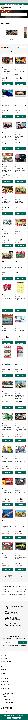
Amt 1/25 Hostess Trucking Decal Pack (20, 361)
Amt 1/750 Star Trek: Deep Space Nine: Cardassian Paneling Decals (20, 297)
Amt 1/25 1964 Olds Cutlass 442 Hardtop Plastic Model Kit (7, 492)
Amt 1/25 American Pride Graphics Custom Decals (19, 329)
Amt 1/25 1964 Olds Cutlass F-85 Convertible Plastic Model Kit (20, 103)
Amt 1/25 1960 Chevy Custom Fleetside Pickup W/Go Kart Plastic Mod (20, 459)
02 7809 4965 (6, 699)
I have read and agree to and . (14, 645)
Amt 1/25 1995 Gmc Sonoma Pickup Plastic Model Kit (7, 102)
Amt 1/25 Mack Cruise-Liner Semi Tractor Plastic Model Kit (7, 459)
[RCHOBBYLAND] (6, 7)
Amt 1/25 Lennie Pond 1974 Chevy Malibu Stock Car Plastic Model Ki (7, 200)
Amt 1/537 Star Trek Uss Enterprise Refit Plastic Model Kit (6, 524)
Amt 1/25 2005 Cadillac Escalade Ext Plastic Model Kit (20, 168)
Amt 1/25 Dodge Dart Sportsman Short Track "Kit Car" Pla (7, 233)
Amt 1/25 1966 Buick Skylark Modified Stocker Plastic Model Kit (20, 200)
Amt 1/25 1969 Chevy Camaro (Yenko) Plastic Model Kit (20, 555)
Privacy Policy (23, 645)
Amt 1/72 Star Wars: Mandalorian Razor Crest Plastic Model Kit (6, 168)
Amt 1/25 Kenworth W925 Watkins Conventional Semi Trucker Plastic (20, 395)
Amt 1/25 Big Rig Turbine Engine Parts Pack (19, 264)
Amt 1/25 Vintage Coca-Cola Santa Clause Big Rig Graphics (7, 362)
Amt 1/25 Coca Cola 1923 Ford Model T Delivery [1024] (7, 70)
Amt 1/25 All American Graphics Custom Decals (6, 329)
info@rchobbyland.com (9, 702)
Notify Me (7, 408)
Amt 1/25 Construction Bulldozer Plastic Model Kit (20, 523)
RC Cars (12, 39)
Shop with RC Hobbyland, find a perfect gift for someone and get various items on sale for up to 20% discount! (14, 2)
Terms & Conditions (15, 645)
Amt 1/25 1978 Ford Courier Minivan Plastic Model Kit (7, 135)
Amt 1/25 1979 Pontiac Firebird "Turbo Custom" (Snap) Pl (19, 136)
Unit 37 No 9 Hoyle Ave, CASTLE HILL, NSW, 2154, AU (8, 694)
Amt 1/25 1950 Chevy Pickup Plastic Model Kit (20, 491)
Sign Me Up (22, 642)
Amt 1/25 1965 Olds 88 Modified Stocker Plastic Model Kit (6, 265)
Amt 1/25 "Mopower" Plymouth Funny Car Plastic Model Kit (20, 232)
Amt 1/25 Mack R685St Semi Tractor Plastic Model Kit (7, 426)
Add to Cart (7, 84)
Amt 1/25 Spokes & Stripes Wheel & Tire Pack (7, 296)
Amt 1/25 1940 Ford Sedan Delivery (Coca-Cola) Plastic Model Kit (20, 71)
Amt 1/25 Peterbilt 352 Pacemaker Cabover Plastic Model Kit (7, 556)
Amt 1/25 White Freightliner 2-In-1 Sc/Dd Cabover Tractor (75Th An (20, 427)
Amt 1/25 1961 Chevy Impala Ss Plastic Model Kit (7, 394)
